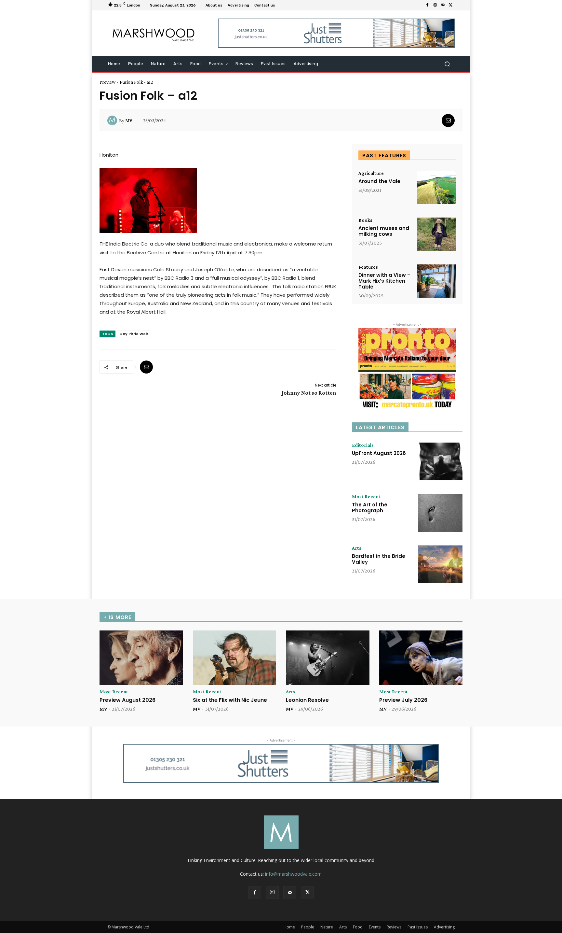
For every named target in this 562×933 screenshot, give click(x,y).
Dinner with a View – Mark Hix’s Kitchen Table (384, 281)
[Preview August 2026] (141, 657)
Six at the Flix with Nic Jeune (230, 700)
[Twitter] (451, 5)
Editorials (363, 445)
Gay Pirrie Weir (133, 333)
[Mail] (443, 5)
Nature (326, 927)
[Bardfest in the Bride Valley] (440, 564)
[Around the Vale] (436, 187)
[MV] (113, 120)
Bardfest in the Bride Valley (378, 559)
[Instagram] (435, 5)
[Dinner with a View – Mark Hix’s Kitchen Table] (436, 281)
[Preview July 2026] (421, 657)
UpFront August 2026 (379, 453)
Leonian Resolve (307, 700)
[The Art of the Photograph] (440, 513)
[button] (447, 64)
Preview (107, 82)
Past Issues (418, 927)
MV (128, 120)
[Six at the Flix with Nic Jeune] (234, 657)
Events (375, 927)
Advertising (444, 927)
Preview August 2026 (127, 700)
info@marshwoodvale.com (293, 874)
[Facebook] (427, 5)
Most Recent (366, 496)
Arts (356, 548)
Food (358, 927)
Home (289, 927)
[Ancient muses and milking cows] (436, 234)
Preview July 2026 (403, 700)
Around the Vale (379, 181)
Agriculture (371, 173)
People (307, 927)
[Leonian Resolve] (327, 657)
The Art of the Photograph (369, 507)
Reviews (394, 927)
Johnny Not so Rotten (309, 392)
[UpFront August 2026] (440, 461)
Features (368, 267)
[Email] (448, 120)
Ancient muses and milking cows (383, 231)
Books (365, 220)
